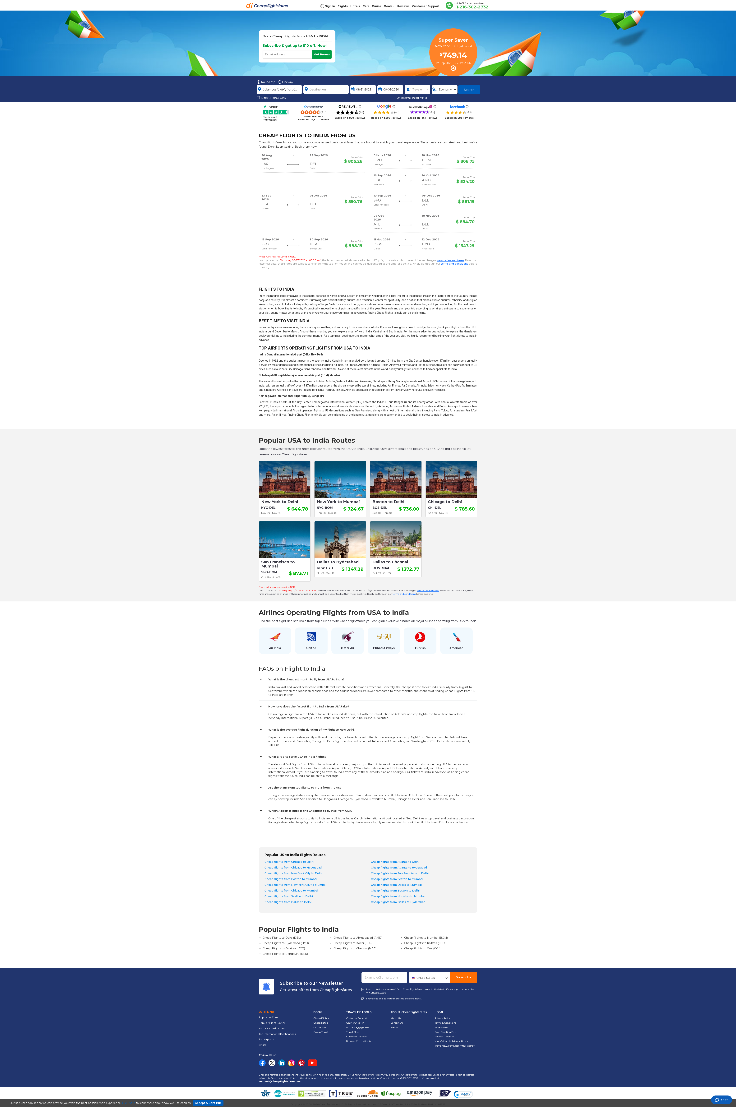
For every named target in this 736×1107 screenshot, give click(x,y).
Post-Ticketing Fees (445, 1032)
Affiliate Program (444, 1036)
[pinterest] (301, 1062)
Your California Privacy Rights (451, 1041)
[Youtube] (312, 1062)
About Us (395, 1018)
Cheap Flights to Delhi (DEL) (282, 937)
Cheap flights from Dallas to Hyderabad (398, 902)
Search (469, 90)
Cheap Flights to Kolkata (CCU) (424, 943)
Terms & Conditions (445, 1022)
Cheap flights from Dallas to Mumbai (396, 885)
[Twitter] (272, 1062)
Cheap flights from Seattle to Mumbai (397, 879)
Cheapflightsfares (268, 7)
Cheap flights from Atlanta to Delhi (395, 862)
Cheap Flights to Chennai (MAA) (355, 948)
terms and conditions (454, 263)
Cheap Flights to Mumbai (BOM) (426, 937)
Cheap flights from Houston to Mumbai (398, 896)
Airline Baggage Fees (357, 1027)
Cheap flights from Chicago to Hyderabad (293, 867)
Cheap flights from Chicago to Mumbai (291, 890)
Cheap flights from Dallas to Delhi (287, 902)
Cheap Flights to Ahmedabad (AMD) (358, 937)
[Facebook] (262, 1065)
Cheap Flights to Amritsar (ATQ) (284, 948)
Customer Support (356, 1018)
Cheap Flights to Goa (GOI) (422, 948)
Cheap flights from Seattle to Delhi (288, 896)
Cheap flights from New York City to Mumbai (295, 885)
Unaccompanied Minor (412, 98)
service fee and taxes (450, 260)
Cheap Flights (321, 1018)
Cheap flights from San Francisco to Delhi (400, 873)
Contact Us (396, 1022)
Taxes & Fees (441, 1027)
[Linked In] (281, 1062)
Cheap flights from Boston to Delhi (395, 890)
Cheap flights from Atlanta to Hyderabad (399, 867)
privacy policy (378, 992)
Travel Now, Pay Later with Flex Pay (455, 1045)
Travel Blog (352, 1032)
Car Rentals (319, 1027)
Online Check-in (355, 1022)
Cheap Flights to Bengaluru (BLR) (285, 954)
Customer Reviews (356, 1036)
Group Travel (320, 1032)
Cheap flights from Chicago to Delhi (289, 862)
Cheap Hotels (320, 1022)
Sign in (330, 6)
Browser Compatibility (358, 1041)
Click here (128, 1103)
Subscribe (463, 977)
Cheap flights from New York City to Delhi (293, 873)
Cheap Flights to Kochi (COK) (353, 943)
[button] (463, 1094)
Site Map (395, 1027)
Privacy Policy (442, 1018)
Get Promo (322, 54)
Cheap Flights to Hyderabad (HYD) (286, 943)
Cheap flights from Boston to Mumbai (290, 879)
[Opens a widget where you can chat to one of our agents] (721, 1100)
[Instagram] (291, 1062)
